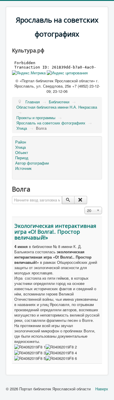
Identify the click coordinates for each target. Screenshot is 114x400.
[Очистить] (80, 200)
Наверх (101, 389)
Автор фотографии (32, 163)
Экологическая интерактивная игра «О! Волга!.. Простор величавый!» (55, 231)
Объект (21, 152)
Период (21, 157)
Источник (23, 168)
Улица (20, 147)
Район (20, 142)
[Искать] (68, 200)
